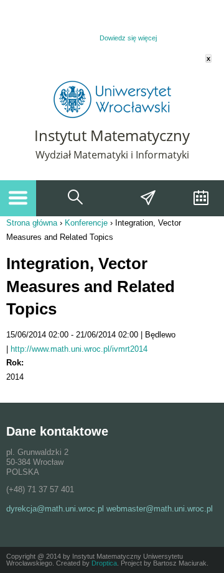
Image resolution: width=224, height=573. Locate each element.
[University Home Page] (112, 115)
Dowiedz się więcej (128, 38)
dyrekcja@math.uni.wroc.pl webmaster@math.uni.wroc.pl (109, 508)
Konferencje (86, 222)
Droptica (104, 563)
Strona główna (31, 222)
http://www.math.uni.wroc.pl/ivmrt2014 (79, 349)
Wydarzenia (200, 198)
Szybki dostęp (149, 198)
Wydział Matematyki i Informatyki (112, 155)
